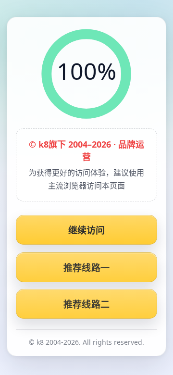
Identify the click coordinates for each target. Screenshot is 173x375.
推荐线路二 (86, 304)
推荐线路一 (86, 268)
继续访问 (86, 230)
